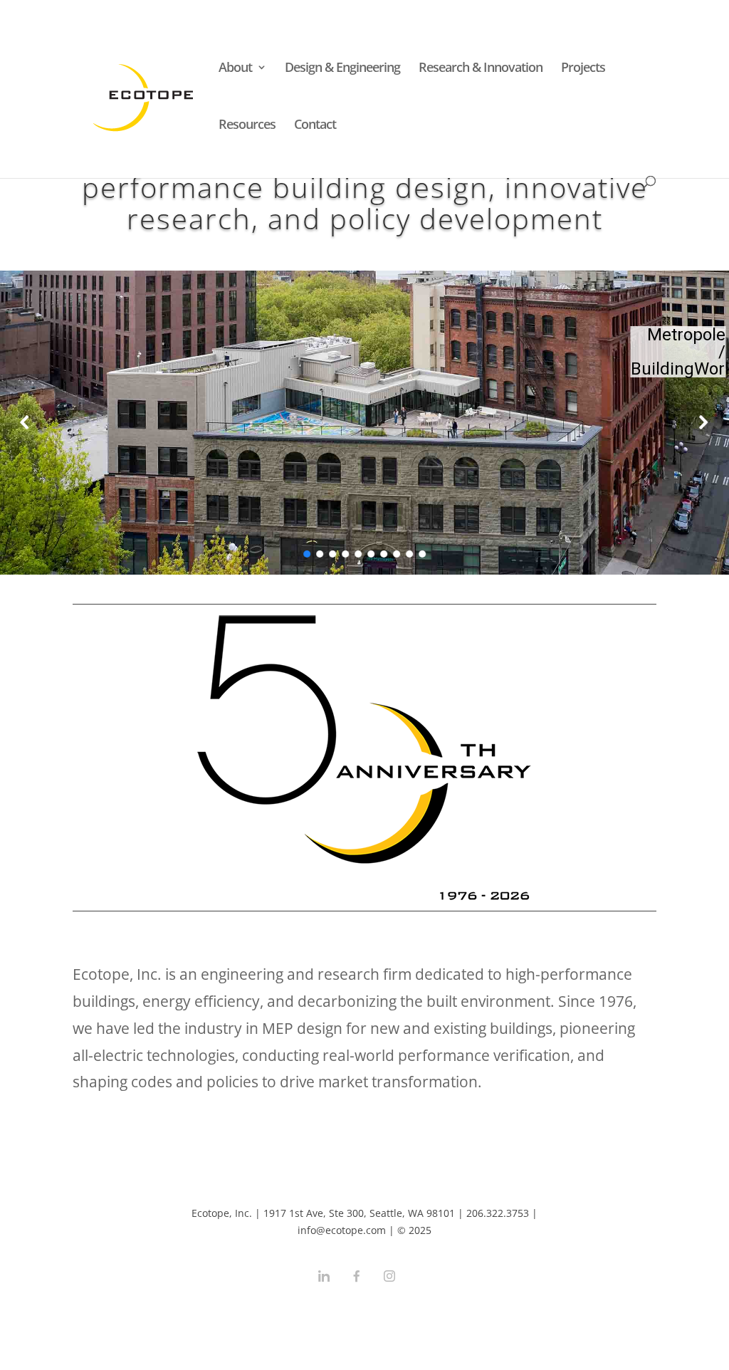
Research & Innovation (480, 68)
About (235, 68)
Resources (247, 125)
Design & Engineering (342, 68)
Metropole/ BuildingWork (678, 351)
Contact (315, 125)
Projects (583, 68)
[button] (25, 422)
